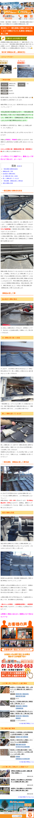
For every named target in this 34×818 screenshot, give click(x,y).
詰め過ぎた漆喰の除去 (9, 173)
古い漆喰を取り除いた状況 (10, 176)
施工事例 (8, 22)
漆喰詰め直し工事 (8, 171)
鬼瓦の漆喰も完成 (8, 183)
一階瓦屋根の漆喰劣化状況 (10, 169)
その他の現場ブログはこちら (26, 797)
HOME (2, 22)
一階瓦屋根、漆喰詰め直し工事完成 (13, 181)
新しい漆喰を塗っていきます (11, 178)
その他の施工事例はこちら (26, 723)
